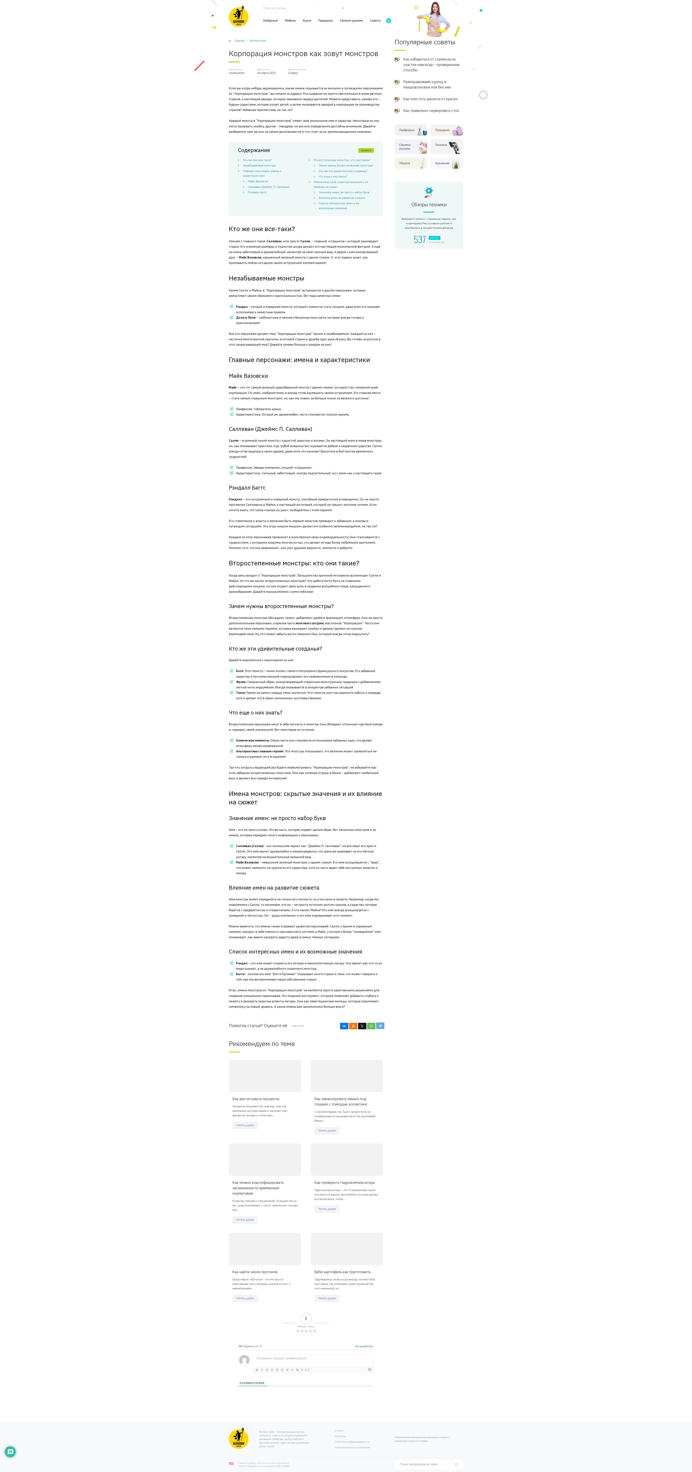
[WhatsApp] (371, 1026)
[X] (362, 1026)
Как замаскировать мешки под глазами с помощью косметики (340, 1101)
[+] (307, 1369)
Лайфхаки (270, 21)
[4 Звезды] (300, 1026)
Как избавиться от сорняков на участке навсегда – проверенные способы (431, 64)
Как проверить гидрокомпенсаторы (344, 1182)
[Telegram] (380, 1025)
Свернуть (366, 150)
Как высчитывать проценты (255, 1098)
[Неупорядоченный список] (282, 1370)
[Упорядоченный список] (277, 1370)
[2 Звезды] (295, 1026)
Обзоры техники (429, 204)
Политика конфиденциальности (352, 1441)
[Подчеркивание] (267, 1370)
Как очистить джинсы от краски (430, 98)
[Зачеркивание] (272, 1370)
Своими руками (351, 21)
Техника (441, 145)
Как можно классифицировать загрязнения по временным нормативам (258, 1188)
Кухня (307, 21)
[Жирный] (257, 1370)
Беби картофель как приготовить (342, 1271)
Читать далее (245, 1125)
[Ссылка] (297, 1370)
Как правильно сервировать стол (431, 110)
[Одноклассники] (353, 1026)
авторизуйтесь (363, 1346)
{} (302, 1369)
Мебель (290, 21)
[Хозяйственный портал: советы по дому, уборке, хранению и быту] (239, 16)
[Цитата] (287, 1370)
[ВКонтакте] (344, 1026)
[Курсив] (262, 1370)
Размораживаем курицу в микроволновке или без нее (427, 84)
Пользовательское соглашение (352, 1447)
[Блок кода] (292, 1370)
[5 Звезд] (302, 1026)
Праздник (325, 21)
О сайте (339, 1430)
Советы (375, 21)
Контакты (340, 1436)
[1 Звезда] (293, 1026)
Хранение (442, 163)
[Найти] (342, 9)
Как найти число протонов (254, 1271)
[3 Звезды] (297, 1026)
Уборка (404, 163)
